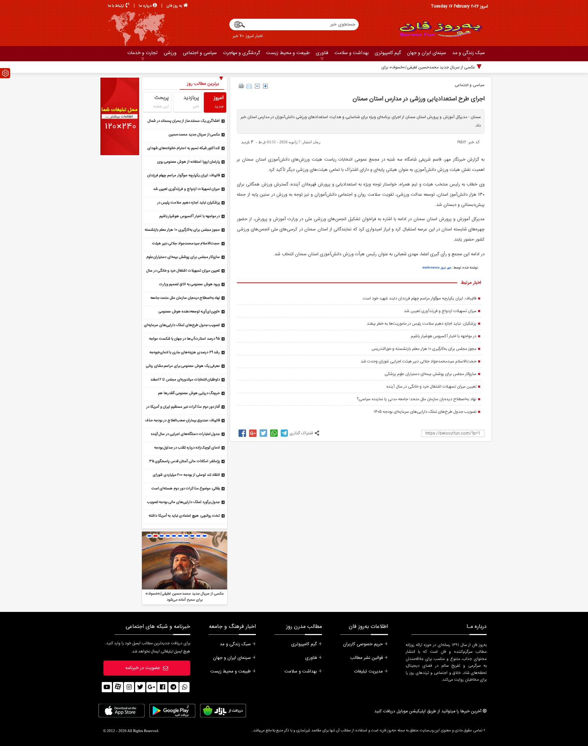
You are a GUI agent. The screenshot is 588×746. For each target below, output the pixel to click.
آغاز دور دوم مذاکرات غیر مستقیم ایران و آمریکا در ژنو (183, 407)
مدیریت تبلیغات (368, 671)
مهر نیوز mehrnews (436, 268)
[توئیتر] (140, 687)
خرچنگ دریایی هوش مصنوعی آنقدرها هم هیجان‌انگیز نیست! (189, 394)
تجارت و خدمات (142, 53)
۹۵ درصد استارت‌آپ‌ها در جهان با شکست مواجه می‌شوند (184, 339)
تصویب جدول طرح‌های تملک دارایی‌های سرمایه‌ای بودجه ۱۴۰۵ (425, 411)
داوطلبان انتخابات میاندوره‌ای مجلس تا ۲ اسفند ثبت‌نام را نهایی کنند (185, 380)
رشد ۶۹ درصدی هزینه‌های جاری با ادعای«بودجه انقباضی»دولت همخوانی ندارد (184, 353)
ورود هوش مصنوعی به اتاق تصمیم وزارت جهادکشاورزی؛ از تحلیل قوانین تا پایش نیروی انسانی (186, 285)
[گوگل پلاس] (151, 687)
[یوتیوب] (107, 687)
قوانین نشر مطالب (366, 658)
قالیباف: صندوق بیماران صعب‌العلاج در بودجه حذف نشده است (182, 421)
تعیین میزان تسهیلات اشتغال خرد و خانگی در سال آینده (431, 386)
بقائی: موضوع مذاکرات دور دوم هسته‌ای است (185, 489)
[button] (149, 536)
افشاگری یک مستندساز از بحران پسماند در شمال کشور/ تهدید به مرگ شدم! (184, 121)
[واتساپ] (184, 687)
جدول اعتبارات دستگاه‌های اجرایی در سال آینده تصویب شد (185, 434)
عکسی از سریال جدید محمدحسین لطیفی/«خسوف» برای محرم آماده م (417, 67)
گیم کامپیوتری (388, 53)
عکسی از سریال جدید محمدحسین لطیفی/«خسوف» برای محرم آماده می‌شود (189, 135)
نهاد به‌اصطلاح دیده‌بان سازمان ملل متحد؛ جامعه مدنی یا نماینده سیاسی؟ (416, 399)
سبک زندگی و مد (468, 53)
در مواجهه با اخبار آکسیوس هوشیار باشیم (443, 336)
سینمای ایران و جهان (426, 53)
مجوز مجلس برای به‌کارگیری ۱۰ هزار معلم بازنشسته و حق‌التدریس (424, 348)
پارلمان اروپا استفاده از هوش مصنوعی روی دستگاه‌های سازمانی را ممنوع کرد (188, 162)
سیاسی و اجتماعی (200, 53)
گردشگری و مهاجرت (241, 53)
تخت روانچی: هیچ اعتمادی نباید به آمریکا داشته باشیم (184, 516)
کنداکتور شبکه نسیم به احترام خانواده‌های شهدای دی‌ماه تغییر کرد (183, 148)
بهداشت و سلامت (351, 53)
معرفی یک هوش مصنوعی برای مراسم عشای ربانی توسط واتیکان (183, 366)
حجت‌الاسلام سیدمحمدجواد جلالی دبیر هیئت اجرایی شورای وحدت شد (418, 361)
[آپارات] (118, 687)
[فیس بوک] (162, 687)
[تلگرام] (173, 687)
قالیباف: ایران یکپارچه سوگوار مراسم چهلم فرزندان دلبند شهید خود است (419, 298)
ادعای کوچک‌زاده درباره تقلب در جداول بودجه (187, 448)
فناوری (322, 53)
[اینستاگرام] (129, 687)
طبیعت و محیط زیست (288, 53)
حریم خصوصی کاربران (363, 644)
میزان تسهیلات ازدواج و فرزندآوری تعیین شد (440, 311)
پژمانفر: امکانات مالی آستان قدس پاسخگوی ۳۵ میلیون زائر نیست (184, 462)
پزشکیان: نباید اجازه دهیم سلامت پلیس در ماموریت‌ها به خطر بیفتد (421, 323)
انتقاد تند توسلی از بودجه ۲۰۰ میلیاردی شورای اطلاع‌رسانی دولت (186, 475)
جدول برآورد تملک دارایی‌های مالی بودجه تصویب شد (183, 502)
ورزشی (170, 53)
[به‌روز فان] (440, 29)
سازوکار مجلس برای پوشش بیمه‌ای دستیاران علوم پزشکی (430, 374)
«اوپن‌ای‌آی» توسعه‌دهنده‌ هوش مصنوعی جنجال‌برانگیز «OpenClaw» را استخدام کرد (187, 312)
